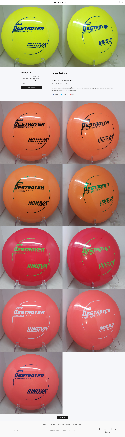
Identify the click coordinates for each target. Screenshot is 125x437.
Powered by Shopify (70, 430)
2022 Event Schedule (64, 424)
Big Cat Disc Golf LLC (62, 2)
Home (45, 424)
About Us (52, 424)
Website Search (77, 424)
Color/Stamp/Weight (27, 78)
